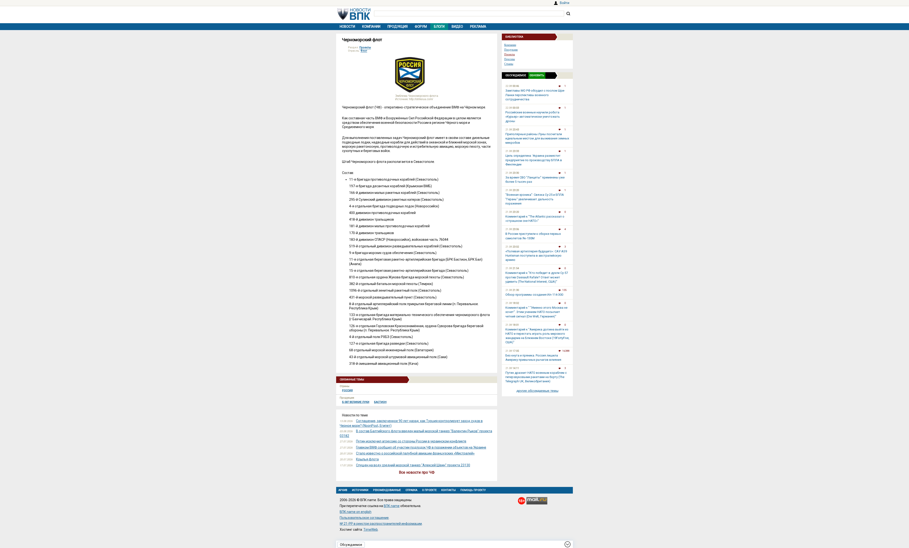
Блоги (439, 26)
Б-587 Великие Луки (355, 402)
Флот (364, 50)
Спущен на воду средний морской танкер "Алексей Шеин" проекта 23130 (413, 465)
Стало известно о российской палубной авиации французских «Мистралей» (415, 453)
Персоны (509, 59)
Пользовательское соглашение (364, 518)
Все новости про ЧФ (417, 472)
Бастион (380, 402)
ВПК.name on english (355, 512)
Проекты (365, 47)
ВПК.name (392, 506)
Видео (457, 26)
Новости (347, 26)
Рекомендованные (387, 490)
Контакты (448, 490)
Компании (371, 26)
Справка (411, 490)
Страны (508, 64)
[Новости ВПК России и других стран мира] (353, 19)
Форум (421, 26)
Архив (343, 490)
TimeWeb (370, 529)
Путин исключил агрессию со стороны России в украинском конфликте (411, 441)
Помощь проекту (473, 490)
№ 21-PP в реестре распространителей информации (381, 524)
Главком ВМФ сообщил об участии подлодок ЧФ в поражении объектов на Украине (421, 447)
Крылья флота (367, 459)
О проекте (429, 490)
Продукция (398, 26)
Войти (564, 3)
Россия (347, 390)
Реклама (478, 26)
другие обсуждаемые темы (537, 390)
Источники (360, 490)
